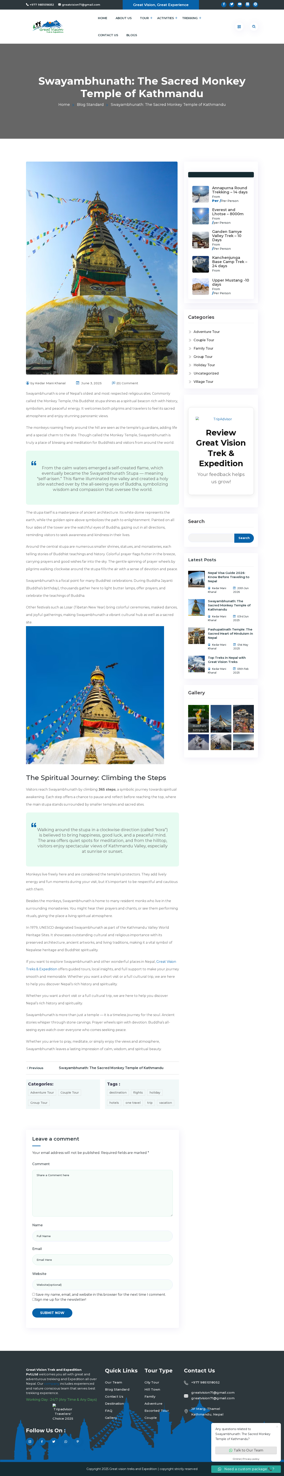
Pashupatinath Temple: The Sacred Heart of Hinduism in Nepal (230, 633)
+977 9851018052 (42, 4)
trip (150, 1103)
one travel (133, 1103)
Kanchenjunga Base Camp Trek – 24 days (229, 261)
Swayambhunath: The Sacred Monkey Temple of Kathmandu (111, 1068)
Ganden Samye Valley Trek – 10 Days (227, 235)
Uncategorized (206, 373)
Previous (36, 1068)
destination (118, 1092)
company (52, 1384)
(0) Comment (127, 383)
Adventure (153, 1404)
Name (37, 1225)
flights (138, 1092)
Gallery (111, 1418)
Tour (144, 18)
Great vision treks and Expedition (133, 1469)
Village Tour (203, 382)
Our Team (113, 1382)
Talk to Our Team (248, 1450)
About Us (124, 18)
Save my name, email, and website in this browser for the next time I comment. (101, 1295)
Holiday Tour (204, 365)
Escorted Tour (156, 1411)
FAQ (108, 1411)
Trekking (190, 18)
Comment (41, 1164)
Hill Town (152, 1389)
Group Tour (38, 1103)
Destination (114, 1404)
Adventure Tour (42, 1092)
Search (196, 521)
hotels (114, 1103)
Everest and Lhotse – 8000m (228, 212)
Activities (165, 18)
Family (150, 1396)
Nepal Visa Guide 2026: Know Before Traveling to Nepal (228, 577)
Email (37, 1249)
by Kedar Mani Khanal (48, 383)
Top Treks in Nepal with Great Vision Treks (227, 660)
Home (102, 18)
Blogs (131, 35)
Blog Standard (90, 104)
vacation (165, 1103)
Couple (150, 1418)
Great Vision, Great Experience (161, 5)
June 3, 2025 (91, 383)
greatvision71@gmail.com (81, 4)
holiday (154, 1092)
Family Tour (203, 348)
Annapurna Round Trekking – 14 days (230, 190)
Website (39, 1274)
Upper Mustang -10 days (230, 282)
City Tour (151, 1382)
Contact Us (108, 35)
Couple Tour (70, 1092)
